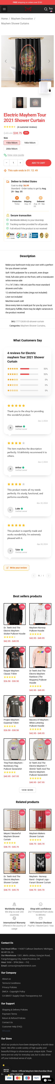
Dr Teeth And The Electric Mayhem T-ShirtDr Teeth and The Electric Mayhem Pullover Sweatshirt (39, 769)
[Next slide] (49, 61)
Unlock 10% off (6, 1070)
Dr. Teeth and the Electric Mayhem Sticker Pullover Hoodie (14, 630)
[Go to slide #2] (35, 102)
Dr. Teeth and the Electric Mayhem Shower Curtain (12, 879)
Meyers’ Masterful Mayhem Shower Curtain (12, 836)
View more (27, 790)
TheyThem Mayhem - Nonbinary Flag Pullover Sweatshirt (13, 766)
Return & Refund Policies (13, 1018)
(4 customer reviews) (27, 127)
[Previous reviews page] (34, 575)
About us (6, 979)
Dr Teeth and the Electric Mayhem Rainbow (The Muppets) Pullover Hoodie (38, 676)
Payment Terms (9, 1014)
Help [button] (49, 1080)
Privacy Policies (9, 987)
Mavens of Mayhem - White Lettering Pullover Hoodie (39, 723)
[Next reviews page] (48, 575)
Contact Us (7, 1022)
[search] (46, 9)
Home (4, 18)
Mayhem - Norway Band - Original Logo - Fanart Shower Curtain (40, 879)
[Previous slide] (6, 61)
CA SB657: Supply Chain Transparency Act (22, 996)
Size (6, 138)
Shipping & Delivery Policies (15, 1009)
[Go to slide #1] (19, 102)
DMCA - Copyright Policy (13, 991)
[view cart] (51, 9)
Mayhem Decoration (22, 18)
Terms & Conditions (11, 983)
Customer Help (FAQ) (12, 1026)
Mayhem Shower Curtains (15, 23)
